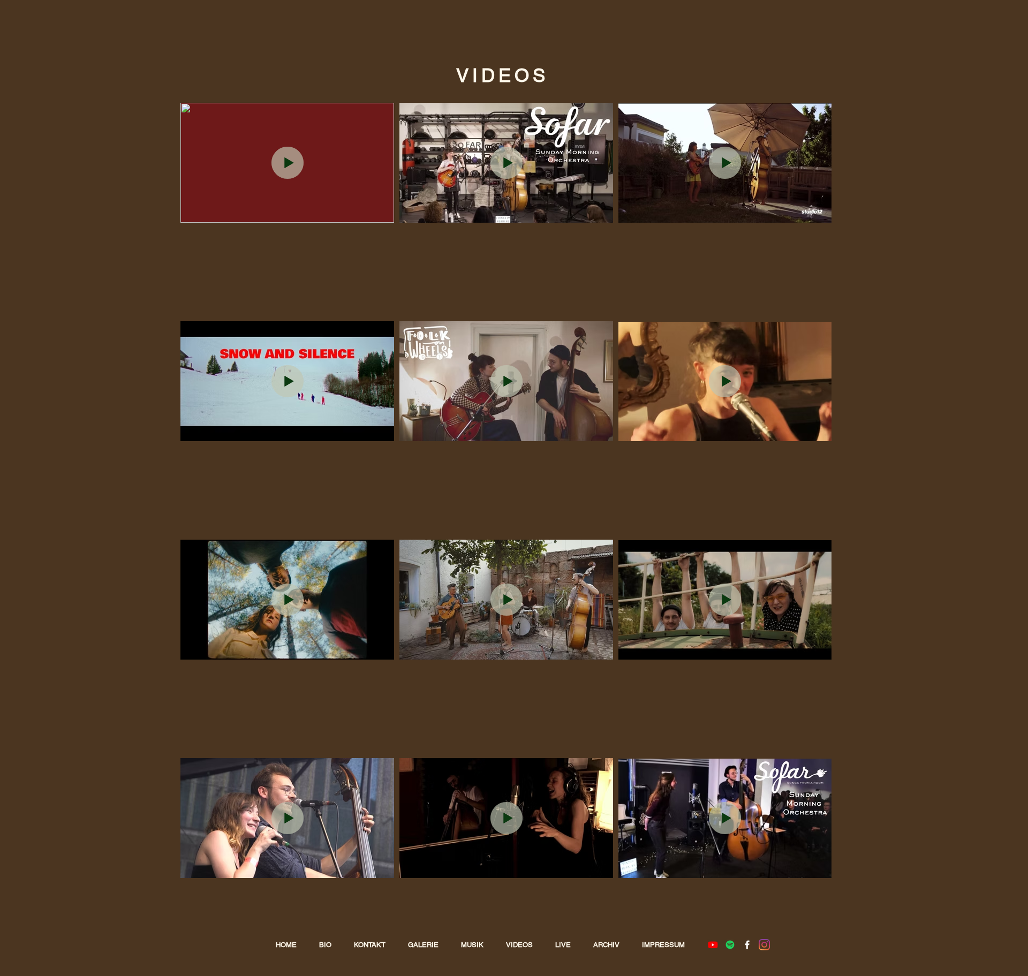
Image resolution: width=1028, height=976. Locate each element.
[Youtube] (713, 944)
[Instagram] (764, 944)
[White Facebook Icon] (747, 944)
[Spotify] (730, 944)
